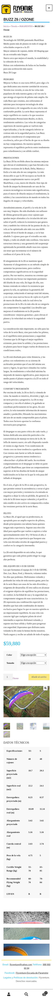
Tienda (14, 26)
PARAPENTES (26, 26)
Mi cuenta (9, 994)
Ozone (16, 678)
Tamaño (10, 663)
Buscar (26, 994)
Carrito (40, 992)
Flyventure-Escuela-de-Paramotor (32, 973)
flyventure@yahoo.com (21, 964)
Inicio (6, 26)
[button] (45, 688)
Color (9, 655)
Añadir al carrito (39, 676)
